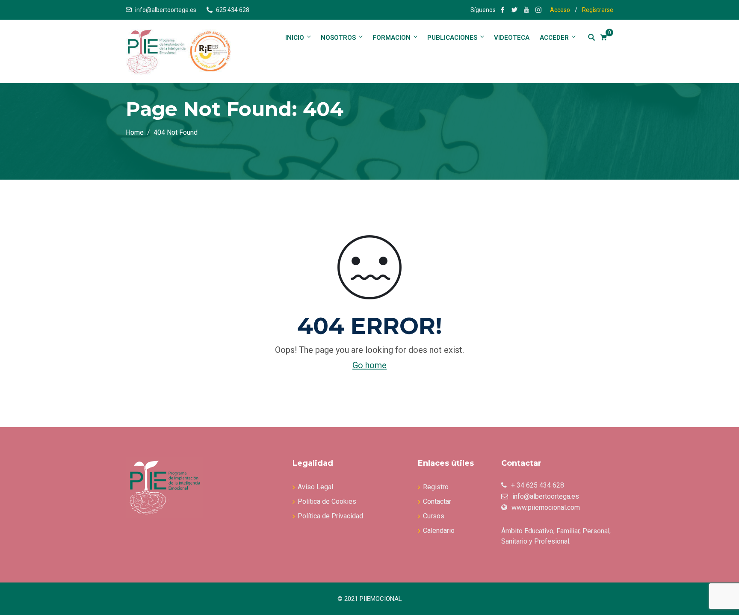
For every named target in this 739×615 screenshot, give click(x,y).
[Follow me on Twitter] (514, 9)
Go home (369, 365)
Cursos (433, 516)
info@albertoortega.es (165, 9)
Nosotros (338, 37)
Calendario (439, 530)
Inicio (294, 37)
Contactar (437, 501)
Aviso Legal (315, 487)
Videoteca (511, 37)
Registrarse (597, 9)
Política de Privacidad (330, 516)
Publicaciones (452, 37)
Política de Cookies (327, 501)
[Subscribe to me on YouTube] (526, 9)
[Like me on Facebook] (502, 9)
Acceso (560, 9)
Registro (436, 487)
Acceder (554, 37)
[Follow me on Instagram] (538, 9)
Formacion (391, 37)
